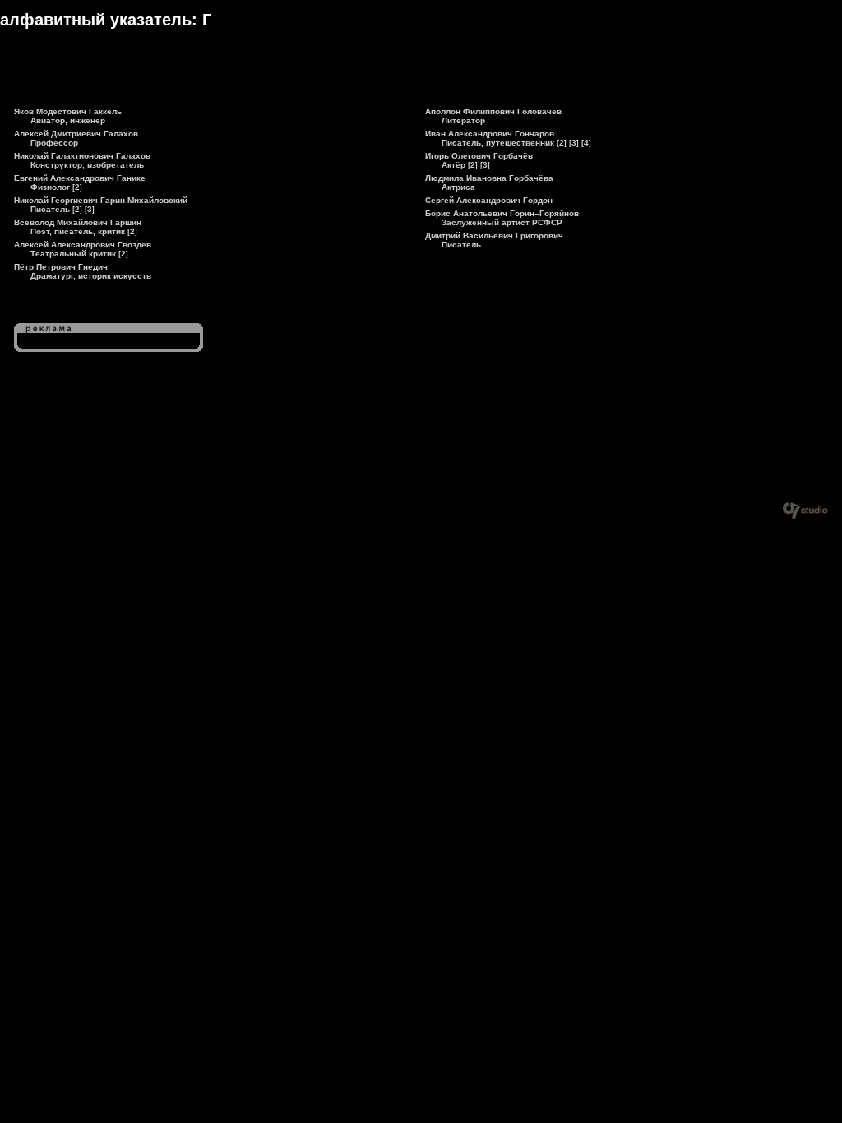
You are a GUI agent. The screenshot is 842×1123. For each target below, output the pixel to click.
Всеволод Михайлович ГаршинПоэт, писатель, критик (77, 227)
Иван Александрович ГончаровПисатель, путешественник (489, 138)
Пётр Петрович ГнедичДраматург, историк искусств (82, 271)
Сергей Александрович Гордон (489, 200)
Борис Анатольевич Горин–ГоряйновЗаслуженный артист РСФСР (502, 218)
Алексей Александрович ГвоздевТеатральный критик (82, 249)
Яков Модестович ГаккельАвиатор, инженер (68, 116)
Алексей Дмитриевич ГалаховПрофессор (76, 138)
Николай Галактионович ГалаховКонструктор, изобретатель (82, 160)
